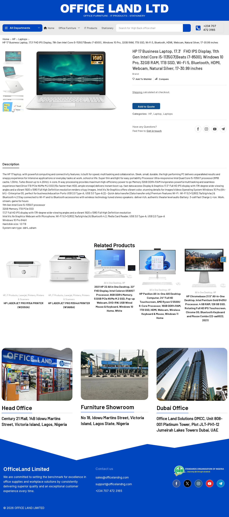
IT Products (12, 295)
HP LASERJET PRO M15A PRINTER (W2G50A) (23, 305)
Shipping (137, 92)
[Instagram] (206, 129)
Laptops (22, 39)
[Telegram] (223, 129)
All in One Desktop (112, 283)
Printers (31, 295)
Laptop (157, 113)
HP (13, 39)
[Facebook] (198, 129)
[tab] (11, 165)
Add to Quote (146, 106)
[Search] (187, 28)
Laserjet (23, 295)
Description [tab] (11, 164)
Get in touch (154, 130)
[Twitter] (187, 483)
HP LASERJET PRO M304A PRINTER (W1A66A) (69, 305)
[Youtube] (214, 129)
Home (6, 39)
